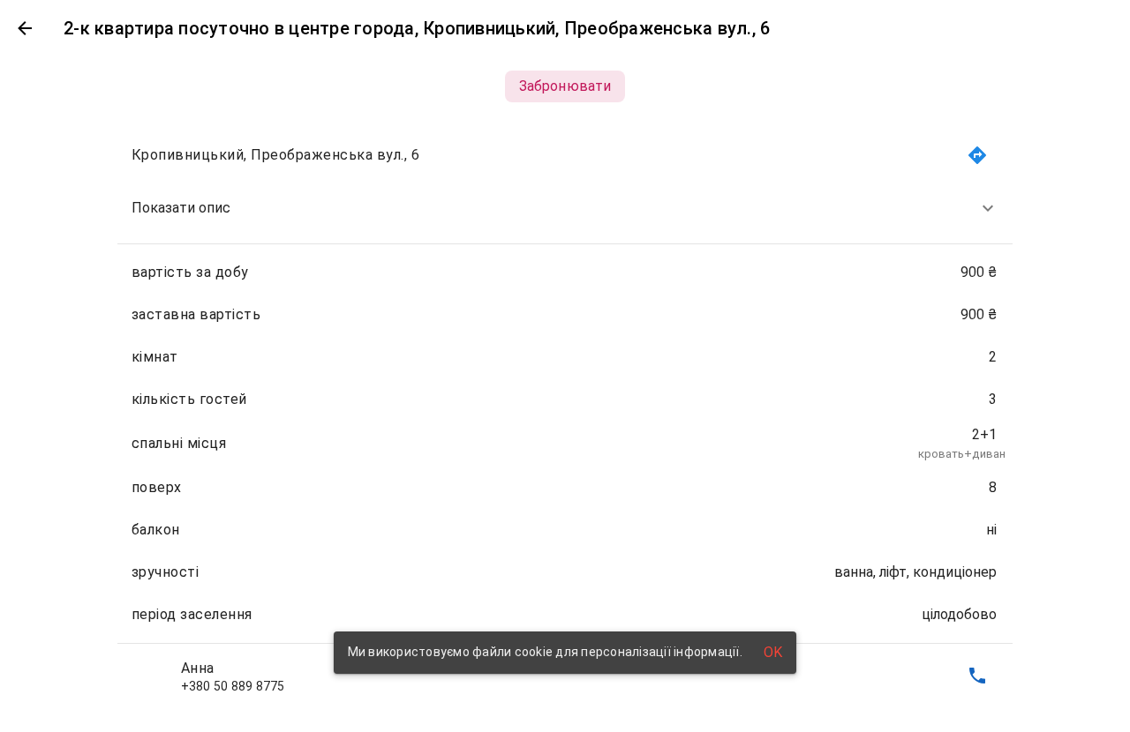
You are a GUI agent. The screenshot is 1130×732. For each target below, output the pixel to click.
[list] (565, 415)
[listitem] (565, 208)
